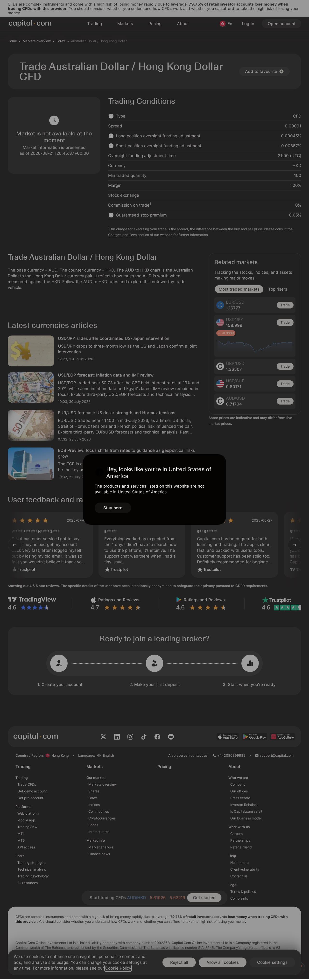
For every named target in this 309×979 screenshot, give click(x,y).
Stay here (112, 507)
